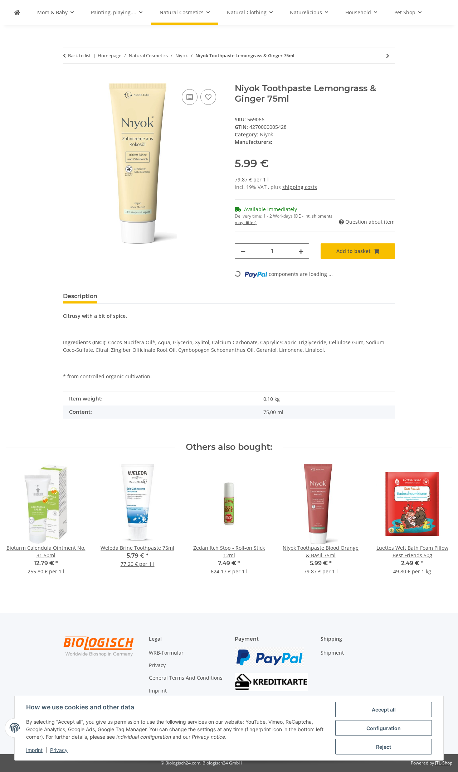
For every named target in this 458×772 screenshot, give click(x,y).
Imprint (34, 750)
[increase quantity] (301, 251)
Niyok (266, 134)
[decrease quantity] (243, 251)
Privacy (59, 750)
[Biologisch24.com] (17, 12)
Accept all (384, 710)
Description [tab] (80, 296)
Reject (383, 747)
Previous (18, 524)
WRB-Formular (166, 652)
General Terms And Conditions (186, 677)
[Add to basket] (68, 79)
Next (441, 524)
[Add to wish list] (208, 97)
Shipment (332, 652)
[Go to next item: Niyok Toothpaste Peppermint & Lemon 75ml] (387, 55)
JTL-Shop (443, 763)
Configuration (383, 728)
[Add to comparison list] (190, 97)
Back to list (79, 55)
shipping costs (299, 187)
